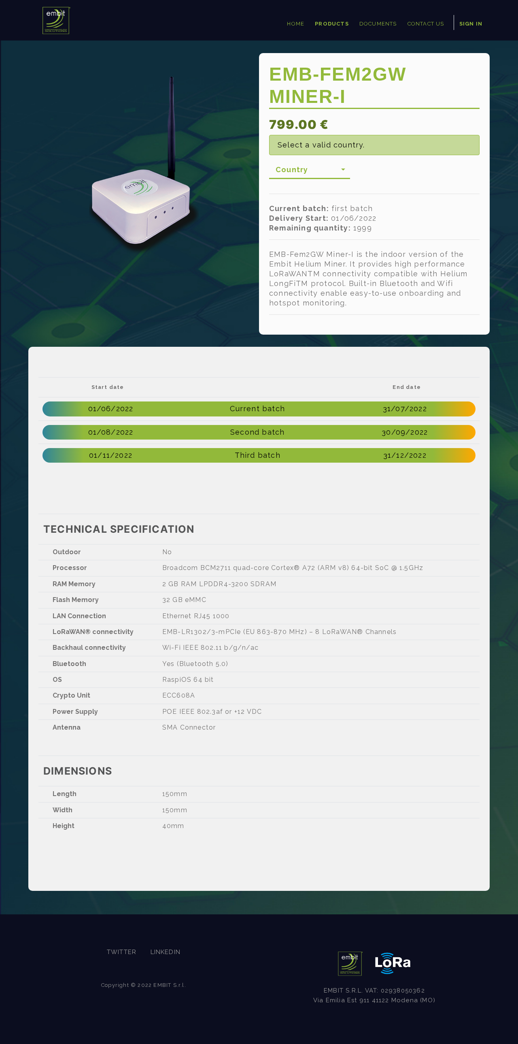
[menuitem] (296, 24)
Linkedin (166, 952)
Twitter (121, 952)
